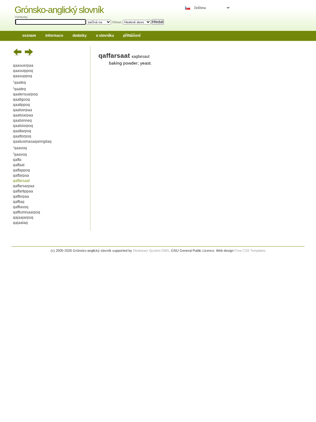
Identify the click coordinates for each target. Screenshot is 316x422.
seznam (29, 35)
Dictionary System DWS (151, 250)
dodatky (80, 35)
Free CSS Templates (250, 250)
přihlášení (131, 35)
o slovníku (105, 35)
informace (54, 35)
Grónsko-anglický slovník (59, 10)
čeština (200, 8)
